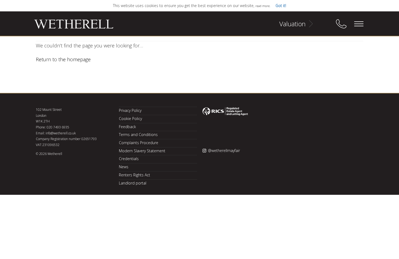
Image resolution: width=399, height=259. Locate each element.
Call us (341, 23)
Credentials (129, 158)
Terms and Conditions (138, 134)
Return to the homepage (63, 59)
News (123, 166)
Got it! (281, 5)
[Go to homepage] (67, 26)
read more (262, 6)
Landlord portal (132, 183)
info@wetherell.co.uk (61, 133)
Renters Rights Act (134, 174)
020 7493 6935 (58, 127)
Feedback (127, 126)
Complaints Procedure (138, 142)
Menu (358, 24)
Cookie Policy (130, 118)
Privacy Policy (130, 110)
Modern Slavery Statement (142, 150)
